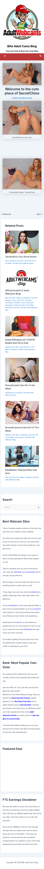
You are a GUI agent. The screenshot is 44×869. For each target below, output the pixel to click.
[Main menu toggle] (4, 55)
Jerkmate (17, 572)
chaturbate (9, 303)
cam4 (18, 622)
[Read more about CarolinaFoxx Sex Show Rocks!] (22, 242)
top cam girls (18, 393)
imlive (23, 303)
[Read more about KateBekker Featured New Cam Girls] (22, 456)
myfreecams (9, 305)
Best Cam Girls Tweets (13, 298)
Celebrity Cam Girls (16, 261)
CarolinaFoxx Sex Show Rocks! (21, 256)
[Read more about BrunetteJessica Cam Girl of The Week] (22, 412)
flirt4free (17, 303)
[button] (41, 55)
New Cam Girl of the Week (24, 305)
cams (7, 261)
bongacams (26, 298)
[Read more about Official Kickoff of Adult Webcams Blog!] (22, 278)
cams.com (20, 300)
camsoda (28, 300)
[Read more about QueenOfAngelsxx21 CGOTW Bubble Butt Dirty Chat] (22, 326)
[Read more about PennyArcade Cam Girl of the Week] (22, 370)
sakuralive (8, 307)
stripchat (16, 307)
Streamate (13, 349)
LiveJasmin (30, 303)
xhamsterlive (30, 572)
